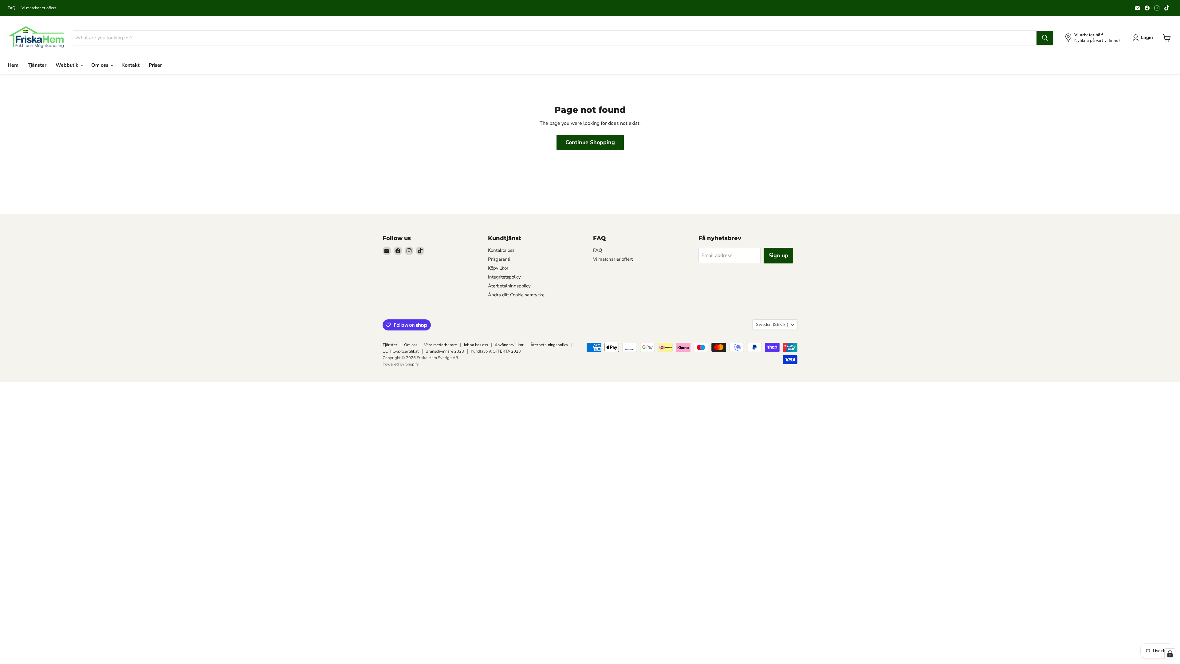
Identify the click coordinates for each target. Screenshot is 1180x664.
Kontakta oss (501, 250)
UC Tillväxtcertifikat (401, 351)
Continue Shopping (590, 142)
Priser (155, 65)
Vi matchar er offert (39, 8)
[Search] (1044, 38)
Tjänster (37, 65)
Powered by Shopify (401, 364)
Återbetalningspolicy (509, 286)
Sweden (772, 324)
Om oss (100, 65)
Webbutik (68, 65)
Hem (13, 65)
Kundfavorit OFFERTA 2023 (496, 351)
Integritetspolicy (504, 277)
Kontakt (130, 65)
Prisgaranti (499, 259)
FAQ (11, 8)
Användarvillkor (509, 345)
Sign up (778, 255)
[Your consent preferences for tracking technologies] (1170, 654)
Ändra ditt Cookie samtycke (516, 295)
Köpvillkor (498, 268)
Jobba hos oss (476, 345)
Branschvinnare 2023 (445, 351)
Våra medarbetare (440, 345)
